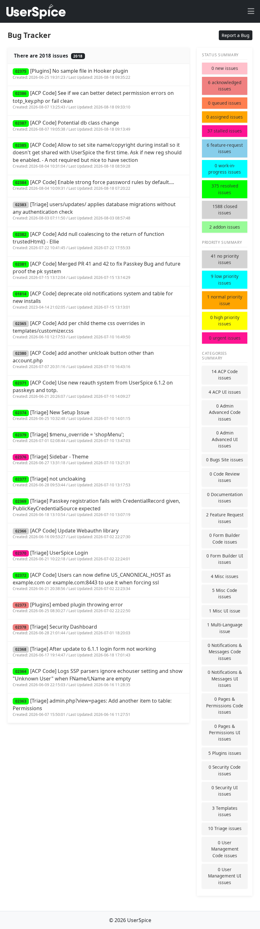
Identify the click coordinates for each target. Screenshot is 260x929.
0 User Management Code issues (224, 849)
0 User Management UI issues (224, 875)
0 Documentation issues (225, 497)
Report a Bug (236, 35)
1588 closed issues (224, 209)
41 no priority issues (225, 259)
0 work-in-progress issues (224, 169)
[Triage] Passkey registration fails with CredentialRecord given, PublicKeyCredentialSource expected (96, 507)
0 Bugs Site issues (224, 460)
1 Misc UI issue (224, 611)
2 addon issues (224, 227)
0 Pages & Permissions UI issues (224, 732)
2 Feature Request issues (225, 518)
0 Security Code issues (225, 770)
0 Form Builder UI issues (224, 559)
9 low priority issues (224, 279)
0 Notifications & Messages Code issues (225, 651)
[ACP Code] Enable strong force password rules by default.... (93, 185)
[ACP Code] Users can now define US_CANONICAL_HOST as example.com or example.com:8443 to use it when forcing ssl (92, 581)
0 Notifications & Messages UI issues (225, 678)
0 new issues (224, 68)
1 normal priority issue (224, 300)
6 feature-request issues (225, 148)
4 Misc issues (224, 576)
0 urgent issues (225, 338)
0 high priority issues (224, 320)
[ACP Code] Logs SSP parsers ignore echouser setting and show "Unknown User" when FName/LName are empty (98, 677)
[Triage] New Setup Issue (71, 415)
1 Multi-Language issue (225, 628)
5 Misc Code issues (224, 593)
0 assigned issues (224, 117)
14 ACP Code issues (224, 374)
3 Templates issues (224, 811)
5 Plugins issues (224, 753)
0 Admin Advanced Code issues (225, 412)
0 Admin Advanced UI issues (225, 439)
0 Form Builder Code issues (224, 538)
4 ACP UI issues (225, 392)
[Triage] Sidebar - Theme (71, 459)
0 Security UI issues (224, 790)
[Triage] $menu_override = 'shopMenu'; (71, 437)
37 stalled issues (224, 131)
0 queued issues (224, 103)
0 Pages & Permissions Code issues (224, 705)
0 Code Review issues (225, 477)
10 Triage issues (225, 828)
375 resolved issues (224, 189)
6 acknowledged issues (224, 85)
